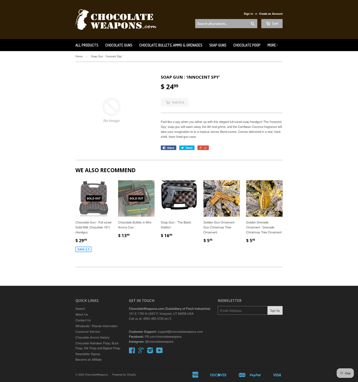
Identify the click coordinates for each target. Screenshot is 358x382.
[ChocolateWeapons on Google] (141, 351)
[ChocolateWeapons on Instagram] (150, 351)
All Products (86, 45)
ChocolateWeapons (96, 374)
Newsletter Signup (87, 354)
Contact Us (83, 320)
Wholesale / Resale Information (96, 326)
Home (78, 56)
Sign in (248, 14)
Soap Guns (217, 45)
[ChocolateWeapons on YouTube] (159, 351)
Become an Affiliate (88, 359)
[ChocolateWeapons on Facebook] (132, 351)
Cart (275, 23)
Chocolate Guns (118, 45)
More (271, 45)
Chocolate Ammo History (92, 337)
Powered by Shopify (124, 374)
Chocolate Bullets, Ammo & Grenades (170, 45)
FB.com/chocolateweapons (163, 336)
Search (80, 308)
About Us (81, 314)
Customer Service (87, 331)
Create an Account (271, 14)
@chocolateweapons (159, 341)
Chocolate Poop (246, 45)
